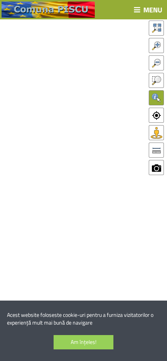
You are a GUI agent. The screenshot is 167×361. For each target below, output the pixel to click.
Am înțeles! (83, 342)
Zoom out (156, 62)
